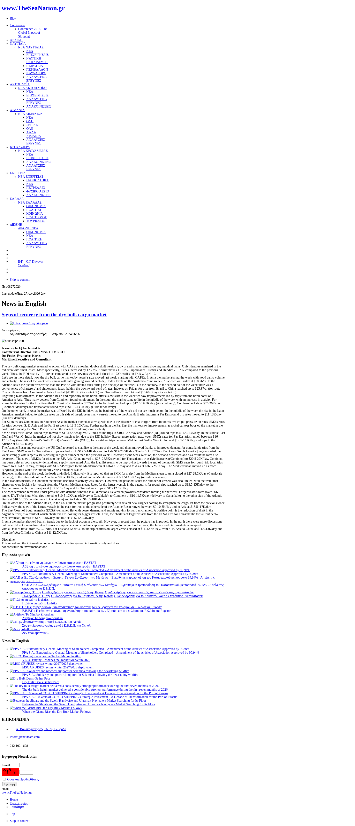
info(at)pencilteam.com (25, 737)
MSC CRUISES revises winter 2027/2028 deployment (57, 667)
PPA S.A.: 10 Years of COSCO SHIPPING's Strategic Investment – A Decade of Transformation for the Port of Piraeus (99, 697)
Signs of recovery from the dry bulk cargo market (54, 314)
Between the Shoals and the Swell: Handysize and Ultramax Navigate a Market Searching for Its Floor (88, 704)
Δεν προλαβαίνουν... (35, 633)
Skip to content (19, 279)
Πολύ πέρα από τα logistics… (41, 603)
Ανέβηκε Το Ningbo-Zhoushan (42, 618)
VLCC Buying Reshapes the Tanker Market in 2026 (56, 660)
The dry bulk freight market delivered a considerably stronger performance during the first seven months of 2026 (95, 689)
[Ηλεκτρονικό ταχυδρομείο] (29, 323)
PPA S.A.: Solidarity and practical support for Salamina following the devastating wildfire (80, 674)
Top (12, 814)
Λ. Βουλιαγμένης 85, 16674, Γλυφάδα (41, 729)
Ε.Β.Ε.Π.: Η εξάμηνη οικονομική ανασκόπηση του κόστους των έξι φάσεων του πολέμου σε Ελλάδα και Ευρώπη (96, 610)
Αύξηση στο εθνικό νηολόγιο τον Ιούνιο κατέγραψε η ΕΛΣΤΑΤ (63, 566)
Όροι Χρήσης (19, 803)
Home (14, 799)
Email (6, 765)
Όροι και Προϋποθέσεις (23, 779)
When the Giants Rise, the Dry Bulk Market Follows (56, 711)
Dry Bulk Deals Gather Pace (40, 682)
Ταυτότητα (17, 807)
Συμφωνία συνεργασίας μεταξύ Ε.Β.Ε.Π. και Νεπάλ (56, 625)
